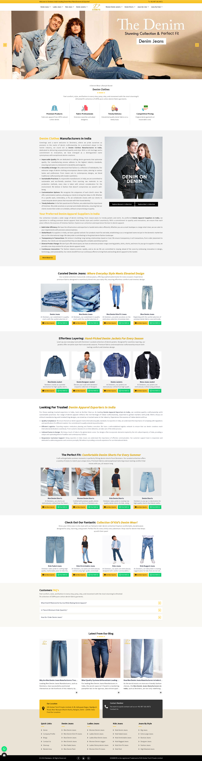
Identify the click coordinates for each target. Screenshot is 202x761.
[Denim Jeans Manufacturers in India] (55, 298)
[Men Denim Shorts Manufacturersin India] (55, 482)
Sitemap (46, 745)
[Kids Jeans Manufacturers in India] (116, 549)
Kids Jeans (69, 7)
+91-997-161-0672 (156, 2)
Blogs (45, 738)
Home (45, 730)
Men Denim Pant (69, 749)
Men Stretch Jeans (70, 741)
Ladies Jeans (57, 7)
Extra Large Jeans (147, 734)
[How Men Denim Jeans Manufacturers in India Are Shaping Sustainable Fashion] (161, 692)
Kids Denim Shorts (116, 498)
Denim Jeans (45, 7)
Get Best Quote (49, 323)
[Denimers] (96, 7)
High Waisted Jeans (147, 749)
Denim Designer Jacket (86, 382)
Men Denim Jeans (85, 314)
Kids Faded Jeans (55, 566)
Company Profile (49, 734)
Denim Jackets (81, 7)
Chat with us (63, 323)
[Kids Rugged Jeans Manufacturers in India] (147, 549)
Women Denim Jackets (113, 7)
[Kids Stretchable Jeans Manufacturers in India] (86, 549)
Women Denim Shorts (85, 498)
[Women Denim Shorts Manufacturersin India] (86, 482)
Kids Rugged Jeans (147, 566)
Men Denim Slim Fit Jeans (117, 314)
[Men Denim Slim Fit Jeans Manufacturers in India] (116, 298)
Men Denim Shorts (55, 498)
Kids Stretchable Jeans (85, 566)
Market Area (47, 749)
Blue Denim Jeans (147, 314)
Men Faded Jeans (70, 745)
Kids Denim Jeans (121, 730)
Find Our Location (53, 712)
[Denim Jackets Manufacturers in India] (116, 365)
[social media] (78, 758)
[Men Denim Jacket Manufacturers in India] (55, 365)
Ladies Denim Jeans (96, 734)
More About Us (48, 258)
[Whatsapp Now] (4, 749)
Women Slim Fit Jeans (97, 749)
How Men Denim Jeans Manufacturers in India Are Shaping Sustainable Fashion (143, 680)
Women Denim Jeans (96, 730)
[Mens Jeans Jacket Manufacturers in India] (147, 365)
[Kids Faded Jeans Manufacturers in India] (55, 549)
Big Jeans (144, 730)
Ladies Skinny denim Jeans (98, 745)
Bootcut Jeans (146, 738)
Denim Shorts (129, 7)
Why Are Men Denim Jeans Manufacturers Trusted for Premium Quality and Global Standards (58, 680)
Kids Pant (118, 749)
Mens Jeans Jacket (147, 382)
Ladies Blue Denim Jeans (98, 738)
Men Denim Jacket (55, 382)
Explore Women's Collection (122, 204)
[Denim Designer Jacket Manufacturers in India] (86, 365)
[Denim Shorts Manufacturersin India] (147, 482)
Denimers (48, 758)
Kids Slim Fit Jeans (121, 745)
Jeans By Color (142, 7)
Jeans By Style (156, 7)
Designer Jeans (146, 741)
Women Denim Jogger (97, 741)
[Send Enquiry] (4, 755)
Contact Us (114, 709)
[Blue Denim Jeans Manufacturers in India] (147, 298)
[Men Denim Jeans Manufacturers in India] (86, 298)
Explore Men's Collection (146, 204)
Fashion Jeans (146, 745)
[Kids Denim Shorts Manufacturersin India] (116, 482)
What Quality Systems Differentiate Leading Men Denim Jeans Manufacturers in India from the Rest (101, 680)
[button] (15, 45)
